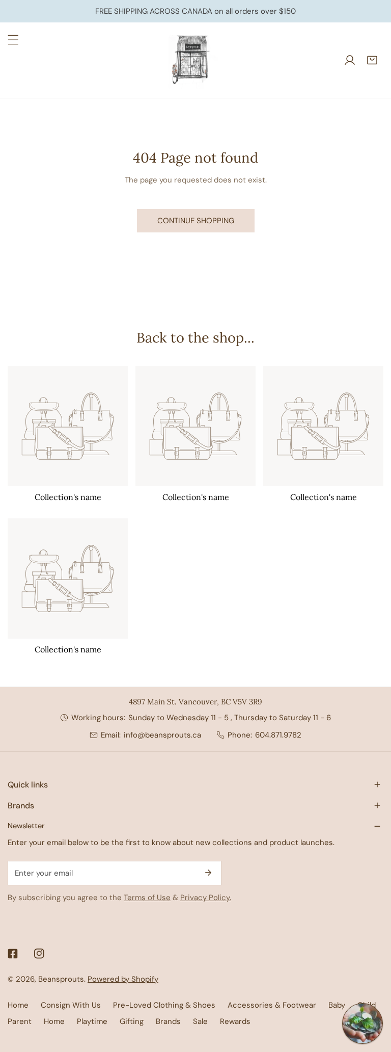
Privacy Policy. (205, 897)
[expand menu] (13, 40)
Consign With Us (71, 1005)
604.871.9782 (278, 735)
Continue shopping (195, 221)
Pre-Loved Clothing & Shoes (164, 1005)
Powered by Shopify (123, 979)
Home (18, 1005)
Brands (168, 1021)
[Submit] (208, 872)
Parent (20, 1021)
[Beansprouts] (192, 60)
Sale (200, 1021)
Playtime (92, 1021)
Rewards (235, 1021)
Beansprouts (61, 979)
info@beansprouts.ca (162, 735)
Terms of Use (147, 897)
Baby (336, 1005)
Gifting (132, 1021)
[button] (372, 60)
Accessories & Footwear (272, 1005)
